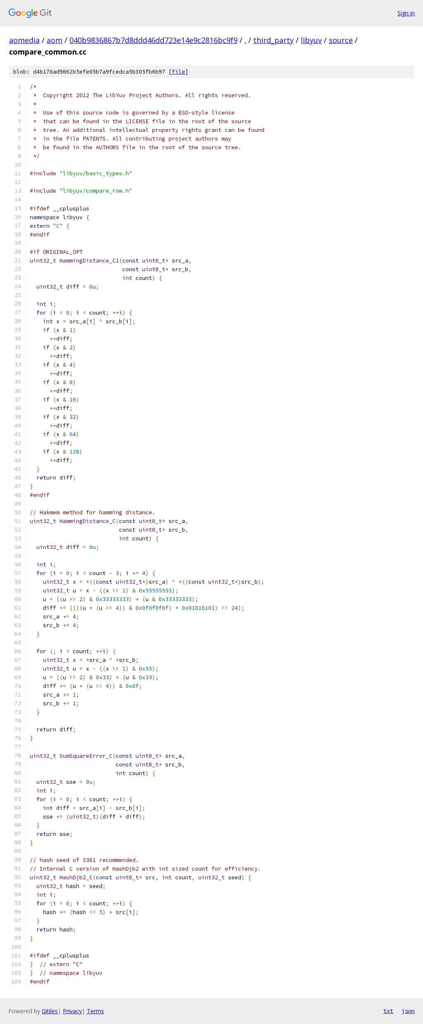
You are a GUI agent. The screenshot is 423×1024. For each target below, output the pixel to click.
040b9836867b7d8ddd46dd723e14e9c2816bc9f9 (153, 40)
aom (54, 40)
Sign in (406, 13)
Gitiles (50, 1011)
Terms (95, 1011)
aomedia (24, 40)
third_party (273, 40)
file (178, 71)
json (408, 1010)
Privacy (72, 1011)
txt (388, 1010)
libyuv (311, 40)
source (341, 40)
